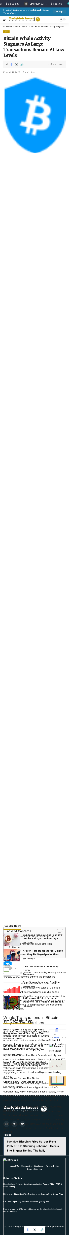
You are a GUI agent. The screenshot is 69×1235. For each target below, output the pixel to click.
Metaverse (30, 987)
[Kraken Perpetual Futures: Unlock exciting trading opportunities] (12, 955)
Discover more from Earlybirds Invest (31, 954)
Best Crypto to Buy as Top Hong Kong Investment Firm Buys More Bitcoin (24, 1033)
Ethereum (29, 974)
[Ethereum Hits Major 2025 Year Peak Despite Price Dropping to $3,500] (57, 1049)
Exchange (30, 958)
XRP (6, 32)
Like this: (16, 947)
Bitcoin (28, 1006)
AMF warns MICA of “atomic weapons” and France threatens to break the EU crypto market (43, 1001)
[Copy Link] (21, 64)
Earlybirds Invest (14, 1038)
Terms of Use (9, 13)
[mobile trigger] (6, 19)
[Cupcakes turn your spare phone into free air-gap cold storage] (12, 939)
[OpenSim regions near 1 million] (12, 987)
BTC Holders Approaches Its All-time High (30, 943)
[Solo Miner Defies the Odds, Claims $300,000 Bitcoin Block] (57, 1081)
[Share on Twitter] (16, 64)
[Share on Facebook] (11, 64)
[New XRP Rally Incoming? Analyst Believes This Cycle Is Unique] (57, 1065)
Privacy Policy (39, 10)
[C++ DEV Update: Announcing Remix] (12, 971)
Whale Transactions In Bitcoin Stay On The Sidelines (30, 938)
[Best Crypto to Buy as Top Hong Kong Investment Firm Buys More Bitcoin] (57, 1033)
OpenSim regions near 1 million (41, 982)
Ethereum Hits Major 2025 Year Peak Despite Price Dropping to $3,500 (23, 1049)
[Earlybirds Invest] (24, 19)
